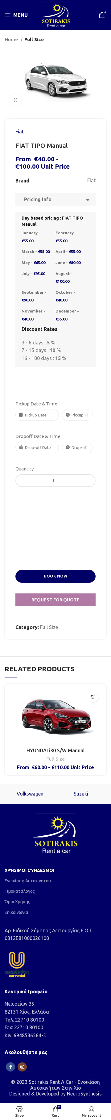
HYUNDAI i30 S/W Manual (56, 750)
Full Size (34, 39)
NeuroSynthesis (84, 1093)
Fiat (19, 131)
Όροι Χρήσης (17, 901)
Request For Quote (55, 599)
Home (12, 39)
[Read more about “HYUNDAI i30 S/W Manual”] (93, 697)
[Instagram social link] (22, 1067)
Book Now (55, 576)
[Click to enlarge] (15, 100)
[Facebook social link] (10, 1067)
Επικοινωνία (16, 912)
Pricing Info (36, 199)
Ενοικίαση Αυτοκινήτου (28, 880)
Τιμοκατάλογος (20, 891)
